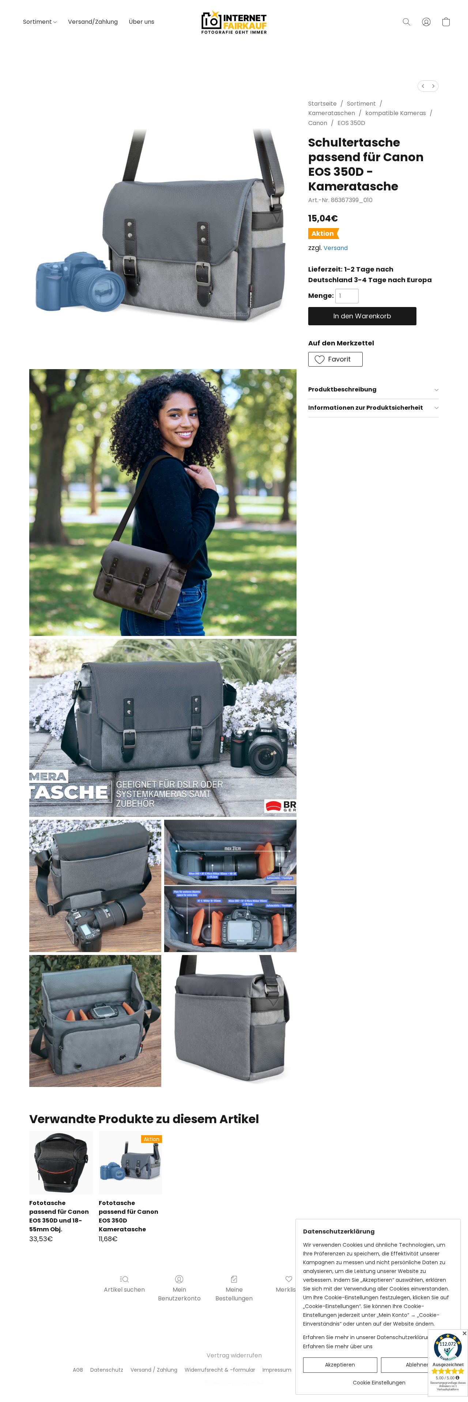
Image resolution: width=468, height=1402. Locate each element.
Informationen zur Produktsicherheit (365, 407)
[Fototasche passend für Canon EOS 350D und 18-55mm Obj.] (61, 1162)
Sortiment (38, 22)
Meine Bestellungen (234, 1294)
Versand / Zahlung (154, 1369)
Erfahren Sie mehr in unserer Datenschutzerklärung (368, 1337)
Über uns (141, 22)
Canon (317, 123)
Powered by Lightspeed (234, 1382)
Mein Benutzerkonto (179, 1294)
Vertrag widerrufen (234, 1355)
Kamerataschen (331, 113)
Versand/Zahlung (93, 22)
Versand (336, 248)
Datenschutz (106, 1369)
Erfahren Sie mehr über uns (338, 1346)
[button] (234, 22)
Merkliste (289, 1289)
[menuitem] (423, 86)
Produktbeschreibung (342, 389)
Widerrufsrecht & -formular (220, 1369)
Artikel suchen (124, 1289)
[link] (379, 1380)
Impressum (277, 1369)
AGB (78, 1369)
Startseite (322, 103)
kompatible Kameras (395, 113)
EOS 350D (351, 123)
